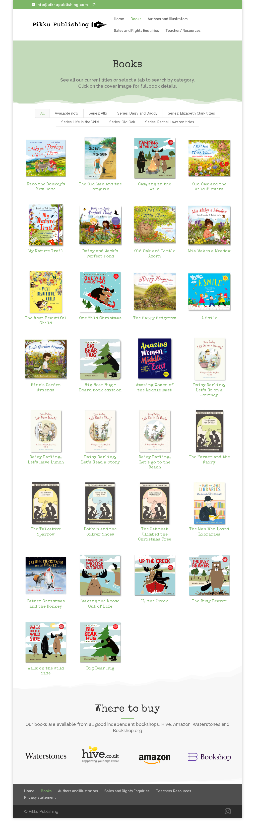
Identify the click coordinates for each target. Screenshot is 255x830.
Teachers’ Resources (182, 31)
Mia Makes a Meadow (209, 251)
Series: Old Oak (122, 122)
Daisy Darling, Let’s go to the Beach (155, 462)
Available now (66, 113)
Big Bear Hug (100, 668)
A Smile (209, 318)
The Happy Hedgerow (154, 318)
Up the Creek (154, 601)
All (42, 113)
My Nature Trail (45, 251)
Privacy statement (40, 797)
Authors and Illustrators (168, 19)
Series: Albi (98, 113)
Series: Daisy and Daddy (137, 113)
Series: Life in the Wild (80, 122)
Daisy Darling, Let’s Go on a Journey (209, 390)
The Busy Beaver (209, 601)
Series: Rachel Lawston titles (169, 122)
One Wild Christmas (100, 318)
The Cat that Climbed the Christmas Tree (154, 534)
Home (119, 19)
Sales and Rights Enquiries (136, 31)
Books (135, 19)
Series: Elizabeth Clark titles (191, 113)
